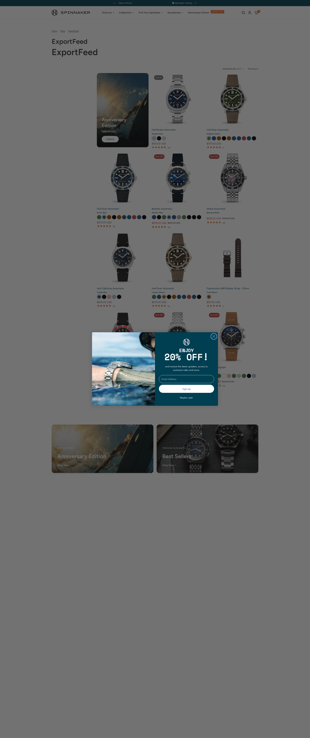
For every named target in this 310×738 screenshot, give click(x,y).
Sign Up (186, 388)
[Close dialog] (214, 336)
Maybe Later (186, 397)
